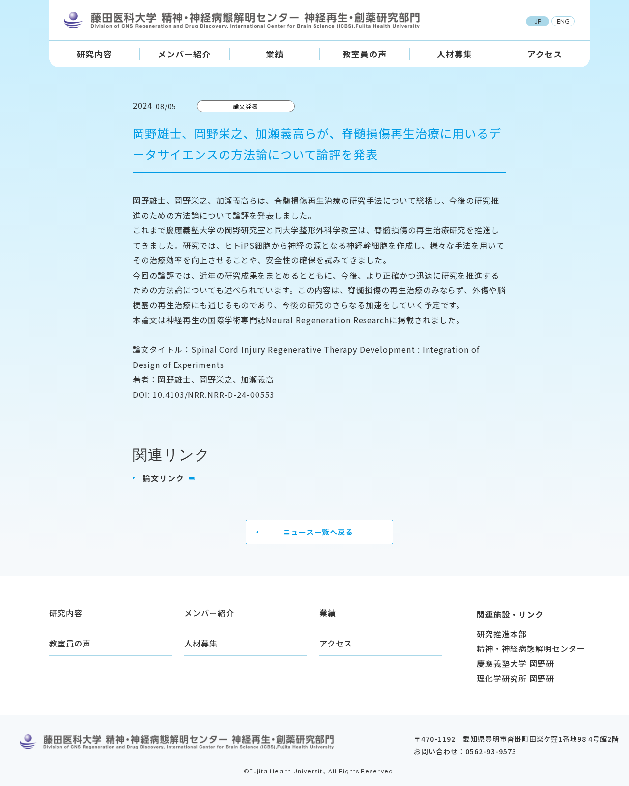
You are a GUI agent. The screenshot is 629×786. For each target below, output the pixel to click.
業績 (274, 54)
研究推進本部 (502, 634)
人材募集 (454, 54)
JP (537, 21)
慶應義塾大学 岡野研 (515, 663)
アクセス (544, 54)
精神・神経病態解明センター (531, 648)
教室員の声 (365, 54)
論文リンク (163, 478)
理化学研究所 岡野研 (515, 678)
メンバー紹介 (184, 54)
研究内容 (94, 54)
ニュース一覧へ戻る (318, 532)
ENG (563, 21)
